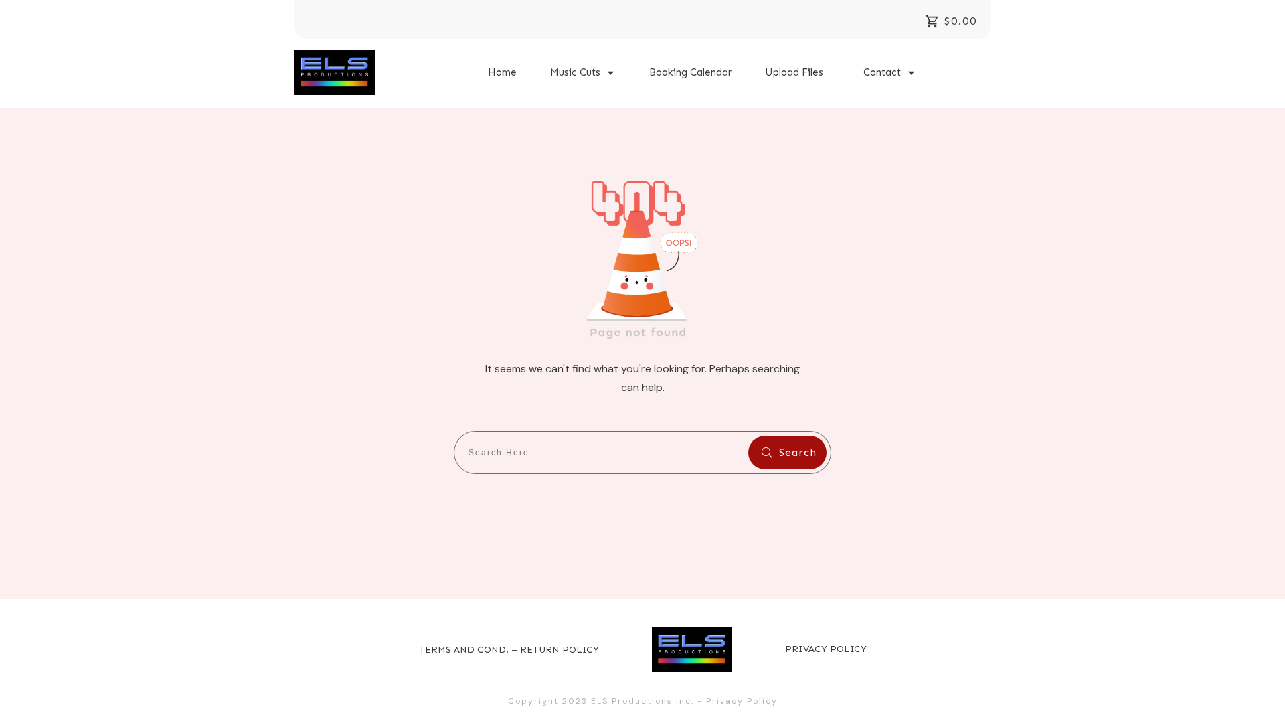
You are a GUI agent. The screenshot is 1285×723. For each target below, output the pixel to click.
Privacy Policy (742, 701)
